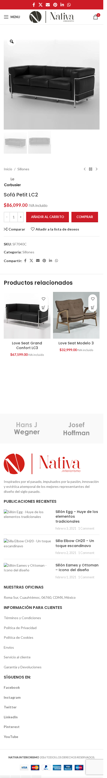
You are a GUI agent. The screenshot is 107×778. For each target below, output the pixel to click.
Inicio (8, 169)
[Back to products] (91, 169)
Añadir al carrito (47, 217)
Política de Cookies (18, 637)
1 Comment (86, 528)
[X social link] (40, 4)
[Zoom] (11, 41)
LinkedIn (11, 717)
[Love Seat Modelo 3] (76, 315)
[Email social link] (48, 4)
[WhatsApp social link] (68, 4)
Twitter (10, 707)
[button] (43, 307)
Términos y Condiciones (22, 618)
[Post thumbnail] (28, 520)
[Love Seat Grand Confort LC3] (27, 315)
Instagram (12, 697)
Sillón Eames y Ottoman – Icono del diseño (77, 568)
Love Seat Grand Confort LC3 (27, 346)
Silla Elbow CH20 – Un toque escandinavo (74, 543)
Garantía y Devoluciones (23, 667)
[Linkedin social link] (62, 4)
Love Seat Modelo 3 (76, 343)
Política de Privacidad (20, 628)
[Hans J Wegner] (27, 428)
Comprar (84, 217)
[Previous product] (85, 169)
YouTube (11, 736)
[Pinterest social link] (55, 4)
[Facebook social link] (34, 4)
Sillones (23, 169)
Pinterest (12, 727)
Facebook (12, 687)
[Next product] (97, 169)
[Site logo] (51, 16)
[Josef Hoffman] (77, 428)
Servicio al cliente (17, 657)
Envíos (9, 647)
